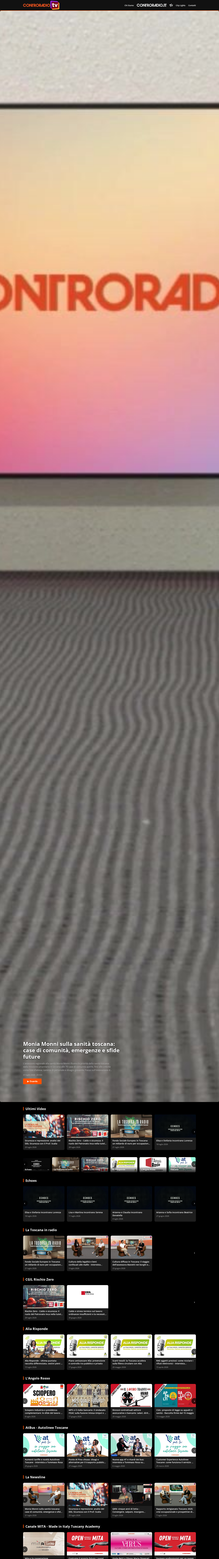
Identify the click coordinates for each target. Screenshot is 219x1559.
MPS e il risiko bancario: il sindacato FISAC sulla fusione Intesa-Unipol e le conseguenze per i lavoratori (87, 1413)
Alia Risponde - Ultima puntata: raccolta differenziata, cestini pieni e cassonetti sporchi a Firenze (43, 1363)
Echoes (31, 1180)
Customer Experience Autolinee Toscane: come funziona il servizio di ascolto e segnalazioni (175, 1462)
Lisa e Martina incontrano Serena (86, 1212)
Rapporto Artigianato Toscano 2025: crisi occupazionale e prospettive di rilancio (174, 1511)
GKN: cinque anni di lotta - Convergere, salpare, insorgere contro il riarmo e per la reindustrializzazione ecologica (128, 1513)
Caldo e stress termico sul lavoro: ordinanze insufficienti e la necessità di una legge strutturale (87, 1314)
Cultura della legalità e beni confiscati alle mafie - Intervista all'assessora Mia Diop (85, 1264)
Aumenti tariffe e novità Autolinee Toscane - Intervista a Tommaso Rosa (44, 1461)
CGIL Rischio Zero (39, 1279)
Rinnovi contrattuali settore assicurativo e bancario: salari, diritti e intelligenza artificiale (131, 1413)
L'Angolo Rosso (37, 1378)
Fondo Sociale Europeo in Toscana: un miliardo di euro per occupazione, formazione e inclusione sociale (131, 1143)
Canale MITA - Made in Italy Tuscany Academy (62, 1526)
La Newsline (35, 1477)
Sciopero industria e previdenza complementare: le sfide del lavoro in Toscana (44, 1413)
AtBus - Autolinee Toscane (46, 1427)
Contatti (192, 5)
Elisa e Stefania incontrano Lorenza (174, 1140)
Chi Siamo (129, 5)
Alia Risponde (36, 1328)
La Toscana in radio (41, 1230)
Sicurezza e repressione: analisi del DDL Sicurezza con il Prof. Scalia (42, 1142)
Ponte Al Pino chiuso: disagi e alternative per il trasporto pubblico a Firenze (87, 1462)
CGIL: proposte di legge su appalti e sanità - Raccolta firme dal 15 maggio (175, 1411)
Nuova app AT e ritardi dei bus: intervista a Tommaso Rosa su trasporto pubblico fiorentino (128, 1462)
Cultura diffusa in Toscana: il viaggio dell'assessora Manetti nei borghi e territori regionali (130, 1264)
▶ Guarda (32, 1081)
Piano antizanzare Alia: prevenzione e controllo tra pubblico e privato (87, 1362)
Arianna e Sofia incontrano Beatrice (174, 1212)
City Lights (180, 5)
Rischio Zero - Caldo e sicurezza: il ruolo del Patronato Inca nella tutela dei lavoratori (87, 1143)
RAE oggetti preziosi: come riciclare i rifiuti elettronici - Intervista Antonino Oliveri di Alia (174, 1363)
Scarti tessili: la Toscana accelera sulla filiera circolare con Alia (129, 1362)
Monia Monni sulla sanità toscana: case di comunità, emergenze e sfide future (43, 1511)
